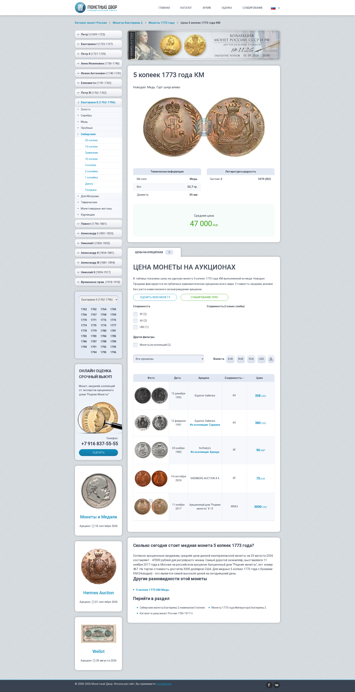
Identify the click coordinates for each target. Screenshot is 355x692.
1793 (113, 346)
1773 (113, 320)
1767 (94, 314)
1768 (103, 314)
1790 (84, 346)
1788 (103, 341)
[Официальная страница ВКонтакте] (276, 684)
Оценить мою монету (155, 297)
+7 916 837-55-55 (99, 443)
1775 (94, 325)
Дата (177, 377)
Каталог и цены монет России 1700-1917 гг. (167, 613)
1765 (113, 309)
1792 (103, 346)
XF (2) (143, 314)
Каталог (186, 7)
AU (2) (143, 320)
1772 (103, 320)
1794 (94, 352)
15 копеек (91, 146)
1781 (113, 330)
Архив (207, 7)
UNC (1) (144, 327)
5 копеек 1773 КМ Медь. (153, 590)
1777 (113, 325)
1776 (103, 325)
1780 (103, 330)
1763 (94, 309)
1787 (94, 341)
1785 (113, 336)
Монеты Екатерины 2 (128, 22)
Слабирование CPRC (204, 297)
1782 (84, 336)
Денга (89, 183)
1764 (103, 309)
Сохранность (233, 377)
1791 (94, 346)
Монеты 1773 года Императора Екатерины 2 (239, 607)
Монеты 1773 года (162, 22)
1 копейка (91, 177)
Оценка (227, 7)
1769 (113, 314)
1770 (84, 320)
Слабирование (253, 7)
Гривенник (91, 152)
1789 (113, 341)
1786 (84, 341)
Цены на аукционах (152, 252)
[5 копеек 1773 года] (204, 126)
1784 (103, 336)
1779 (94, 330)
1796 (113, 352)
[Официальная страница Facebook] (269, 684)
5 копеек (90, 165)
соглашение (163, 684)
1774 (84, 325)
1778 (84, 330)
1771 (94, 320)
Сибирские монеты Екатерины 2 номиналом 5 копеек (172, 607)
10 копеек (91, 159)
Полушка (91, 190)
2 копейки (91, 171)
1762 (84, 309)
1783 (94, 336)
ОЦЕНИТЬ (98, 452)
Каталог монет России (91, 22)
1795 (103, 352)
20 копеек (91, 140)
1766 (84, 314)
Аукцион (204, 377)
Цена (259, 377)
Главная (164, 7)
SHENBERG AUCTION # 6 (204, 478)
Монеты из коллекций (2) (155, 344)
